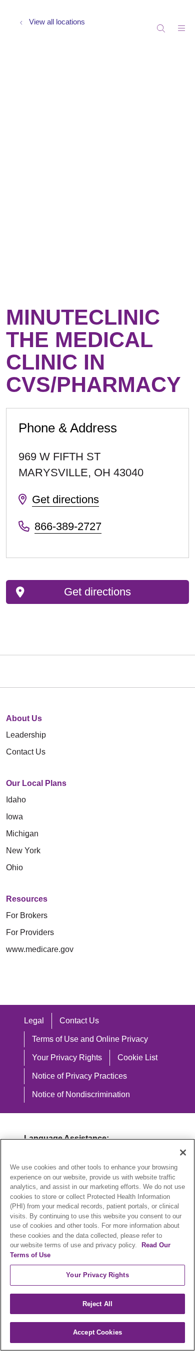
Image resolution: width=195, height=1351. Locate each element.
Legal (34, 1020)
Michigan (22, 833)
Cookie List (138, 1057)
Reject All (97, 1304)
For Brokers (27, 915)
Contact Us (26, 752)
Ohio (14, 867)
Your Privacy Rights (67, 1057)
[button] (183, 24)
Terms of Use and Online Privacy (90, 1039)
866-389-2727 (68, 526)
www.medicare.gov (40, 949)
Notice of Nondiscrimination (81, 1094)
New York (23, 850)
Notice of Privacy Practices (79, 1076)
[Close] (183, 1152)
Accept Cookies (97, 1332)
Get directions (65, 499)
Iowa (14, 816)
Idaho (16, 799)
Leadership (26, 735)
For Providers (30, 932)
